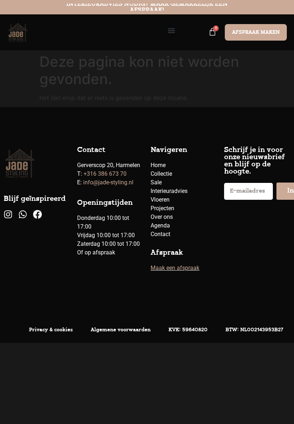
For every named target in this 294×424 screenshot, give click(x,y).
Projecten (162, 208)
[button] (171, 31)
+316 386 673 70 (105, 173)
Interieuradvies (169, 191)
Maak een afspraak (175, 267)
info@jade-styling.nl (108, 182)
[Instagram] (8, 214)
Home (158, 165)
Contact (160, 234)
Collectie (161, 173)
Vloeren (160, 199)
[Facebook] (37, 214)
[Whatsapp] (22, 214)
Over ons (162, 216)
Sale (156, 182)
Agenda (160, 225)
